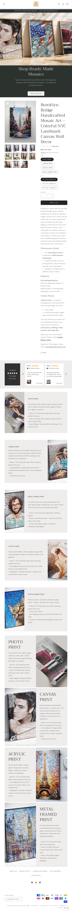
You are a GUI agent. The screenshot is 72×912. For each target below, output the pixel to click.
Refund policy (34, 905)
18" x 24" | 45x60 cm (49, 179)
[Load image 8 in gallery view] (32, 156)
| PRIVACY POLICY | (25, 871)
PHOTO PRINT (47, 159)
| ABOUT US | (13, 871)
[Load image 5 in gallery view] (8, 156)
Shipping (43, 152)
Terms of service (53, 905)
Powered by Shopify (24, 905)
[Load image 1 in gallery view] (8, 148)
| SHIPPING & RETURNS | (40, 871)
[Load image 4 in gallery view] (32, 148)
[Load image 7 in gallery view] (24, 156)
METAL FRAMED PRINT (50, 172)
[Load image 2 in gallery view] (16, 148)
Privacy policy (43, 905)
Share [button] (44, 352)
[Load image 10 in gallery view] (16, 164)
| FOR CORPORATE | (55, 871)
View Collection (36, 93)
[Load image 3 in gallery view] (24, 148)
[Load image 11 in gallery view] (24, 164)
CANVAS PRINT (47, 163)
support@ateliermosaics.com (55, 347)
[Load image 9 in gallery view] (8, 164)
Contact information (62, 907)
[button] (4, 4)
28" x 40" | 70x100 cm (50, 188)
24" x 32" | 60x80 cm (49, 183)
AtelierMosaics (15, 905)
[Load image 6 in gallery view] (16, 156)
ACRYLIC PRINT (48, 168)
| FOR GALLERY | (36, 875)
